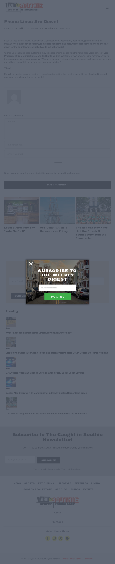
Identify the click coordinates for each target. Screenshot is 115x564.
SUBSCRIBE (57, 296)
